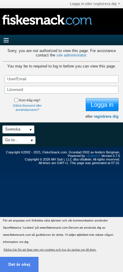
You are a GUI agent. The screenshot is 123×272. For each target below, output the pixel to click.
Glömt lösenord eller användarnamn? (27, 107)
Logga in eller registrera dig (93, 4)
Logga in (102, 104)
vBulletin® (93, 156)
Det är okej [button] (19, 264)
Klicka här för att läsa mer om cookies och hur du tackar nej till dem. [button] (50, 249)
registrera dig (106, 116)
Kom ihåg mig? (29, 100)
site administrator (71, 55)
